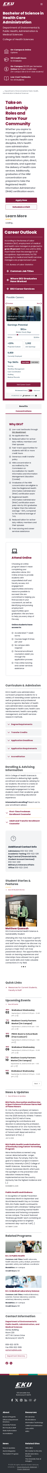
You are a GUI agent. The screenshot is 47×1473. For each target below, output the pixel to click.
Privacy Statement (23, 1469)
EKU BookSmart (19, 432)
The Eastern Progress (10, 1454)
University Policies (9, 1425)
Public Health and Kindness (19, 1192)
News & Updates (9, 1448)
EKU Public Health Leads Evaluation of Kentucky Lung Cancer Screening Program (23, 1146)
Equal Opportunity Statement (27, 1467)
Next (36, 1083)
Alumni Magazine (9, 1451)
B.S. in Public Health (15, 1255)
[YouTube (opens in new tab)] (30, 1400)
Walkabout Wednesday (23, 1010)
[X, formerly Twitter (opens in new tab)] (16, 1400)
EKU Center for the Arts (33, 1451)
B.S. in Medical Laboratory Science (22, 1291)
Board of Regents (9, 1417)
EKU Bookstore (30, 1420)
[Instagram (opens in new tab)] (21, 1400)
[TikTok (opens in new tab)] (35, 1400)
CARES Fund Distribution (33, 1426)
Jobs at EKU (29, 1428)
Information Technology (34, 1423)
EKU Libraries (30, 1417)
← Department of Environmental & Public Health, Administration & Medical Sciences (20, 92)
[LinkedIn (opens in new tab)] (25, 1400)
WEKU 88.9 (29, 1448)
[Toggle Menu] (41, 4)
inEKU (27, 1431)
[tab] (23, 406)
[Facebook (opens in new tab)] (12, 1400)
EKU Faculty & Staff (9, 1428)
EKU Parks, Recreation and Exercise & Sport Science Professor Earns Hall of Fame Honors (23, 1104)
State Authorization (10, 1431)
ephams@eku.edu (13, 1350)
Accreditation (8, 1433)
